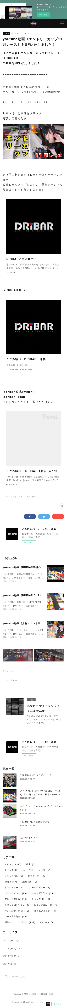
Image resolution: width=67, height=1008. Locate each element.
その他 (46, 922)
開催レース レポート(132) (25, 496)
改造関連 (29, 881)
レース (6, 33)
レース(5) (7, 496)
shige (11, 881)
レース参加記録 (16, 916)
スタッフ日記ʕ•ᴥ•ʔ (17, 904)
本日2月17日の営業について (35, 821)
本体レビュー (15, 887)
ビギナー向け (38, 875)
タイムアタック (45, 910)
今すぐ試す (43, 14)
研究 (31, 864)
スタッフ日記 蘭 (45, 904)
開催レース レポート (20, 922)
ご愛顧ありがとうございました (36, 774)
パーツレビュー (16, 893)
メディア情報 (14, 875)
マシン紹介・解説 (17, 910)
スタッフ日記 (42, 898)
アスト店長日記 (16, 898)
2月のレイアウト (28, 837)
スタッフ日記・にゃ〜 (19, 869)
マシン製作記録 (43, 893)
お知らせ (13, 864)
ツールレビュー (39, 887)
